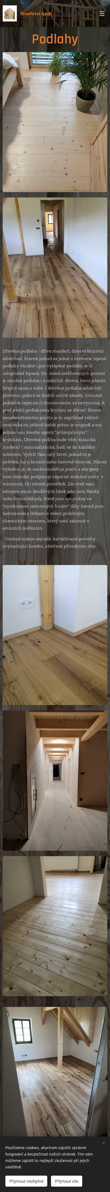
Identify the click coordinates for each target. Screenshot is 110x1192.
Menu (102, 13)
